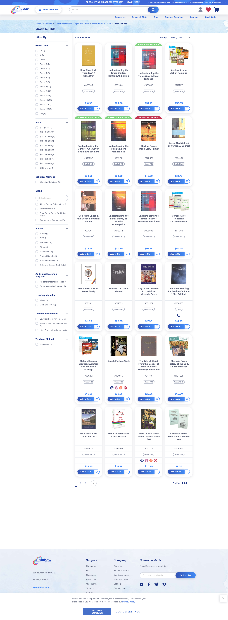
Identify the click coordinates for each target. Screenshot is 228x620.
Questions (91, 574)
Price (38, 122)
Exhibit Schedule (121, 570)
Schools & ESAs (139, 17)
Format (39, 228)
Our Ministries (120, 588)
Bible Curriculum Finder (101, 23)
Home (38, 23)
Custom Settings (128, 611)
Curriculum (47, 23)
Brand (38, 191)
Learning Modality (45, 295)
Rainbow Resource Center (42, 561)
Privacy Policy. (128, 601)
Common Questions (174, 17)
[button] (200, 9)
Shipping (90, 588)
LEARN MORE (133, 2)
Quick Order (211, 17)
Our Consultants (121, 574)
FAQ (88, 570)
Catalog (117, 583)
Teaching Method (44, 339)
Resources (91, 579)
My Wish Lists (208, 9)
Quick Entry (91, 583)
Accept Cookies (97, 612)
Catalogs (194, 17)
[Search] (153, 10)
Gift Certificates (121, 579)
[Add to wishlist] (96, 108)
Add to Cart (85, 108)
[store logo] (20, 9)
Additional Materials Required (46, 275)
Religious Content (45, 177)
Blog (156, 17)
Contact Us (120, 17)
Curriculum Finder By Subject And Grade (72, 23)
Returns (89, 592)
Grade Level (41, 45)
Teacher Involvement (46, 313)
